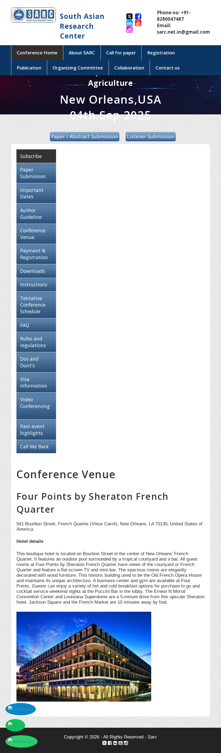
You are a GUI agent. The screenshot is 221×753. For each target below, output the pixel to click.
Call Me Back (34, 446)
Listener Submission (150, 136)
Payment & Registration (34, 254)
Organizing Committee (78, 68)
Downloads (32, 271)
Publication (29, 68)
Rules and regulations (33, 342)
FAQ (24, 325)
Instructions (33, 284)
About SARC (82, 53)
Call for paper (121, 53)
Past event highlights (32, 429)
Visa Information (33, 382)
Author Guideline (31, 213)
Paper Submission (33, 173)
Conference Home (37, 53)
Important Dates (32, 193)
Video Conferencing (35, 402)
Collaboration (129, 68)
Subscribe (31, 156)
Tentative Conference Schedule (33, 305)
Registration (161, 53)
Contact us (168, 68)
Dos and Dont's (29, 362)
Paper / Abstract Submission (84, 136)
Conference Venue (33, 233)
